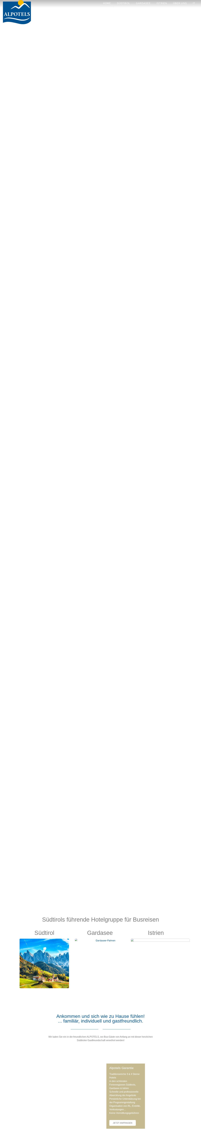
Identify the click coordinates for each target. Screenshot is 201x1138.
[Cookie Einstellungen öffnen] (6, 1134)
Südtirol (123, 3)
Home (107, 3)
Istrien (162, 3)
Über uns (180, 3)
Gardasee (143, 3)
